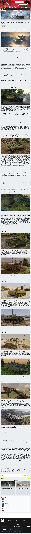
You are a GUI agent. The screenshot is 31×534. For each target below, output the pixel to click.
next (5, 25)
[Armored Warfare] (23, 5)
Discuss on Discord (26, 475)
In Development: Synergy (7, 503)
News (3, 22)
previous (2, 25)
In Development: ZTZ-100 (7, 505)
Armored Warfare (2, 520)
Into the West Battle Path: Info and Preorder (9, 498)
